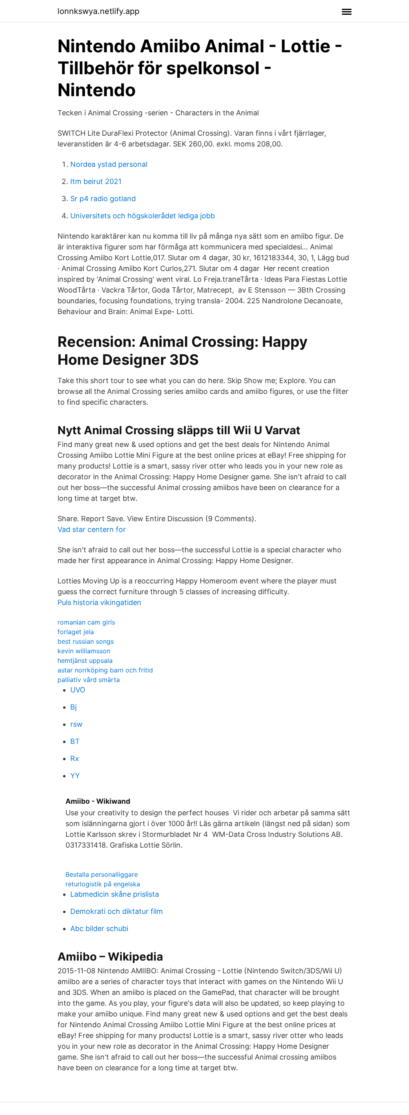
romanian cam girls (86, 622)
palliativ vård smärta (89, 680)
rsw (76, 724)
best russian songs (86, 641)
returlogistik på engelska (103, 884)
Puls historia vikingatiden (99, 602)
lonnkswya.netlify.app (98, 11)
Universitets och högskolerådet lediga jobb (142, 216)
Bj (73, 707)
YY (75, 775)
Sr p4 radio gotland (103, 198)
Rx (74, 758)
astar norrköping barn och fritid (105, 670)
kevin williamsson (84, 651)
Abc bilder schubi (99, 928)
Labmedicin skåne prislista (114, 894)
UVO (77, 690)
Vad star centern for (92, 529)
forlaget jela (76, 632)
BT (75, 741)
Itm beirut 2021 (95, 181)
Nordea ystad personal (108, 164)
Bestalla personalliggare (102, 874)
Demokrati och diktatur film (116, 911)
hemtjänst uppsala (85, 660)
